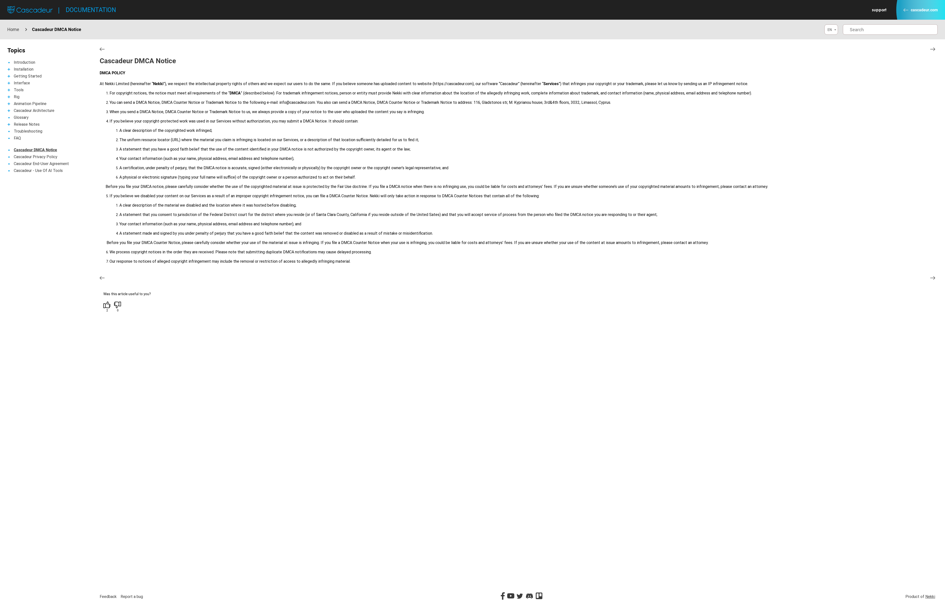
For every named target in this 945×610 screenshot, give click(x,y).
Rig (16, 96)
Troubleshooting (28, 131)
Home (13, 29)
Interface (22, 83)
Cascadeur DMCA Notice (35, 150)
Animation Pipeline (30, 103)
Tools (19, 90)
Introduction (24, 62)
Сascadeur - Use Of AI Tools (38, 170)
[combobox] (831, 29)
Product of (920, 597)
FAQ (17, 138)
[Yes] (107, 305)
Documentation (91, 10)
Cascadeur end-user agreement (41, 163)
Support (879, 10)
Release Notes (27, 124)
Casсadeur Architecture (34, 110)
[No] (117, 305)
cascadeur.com (924, 10)
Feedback (108, 597)
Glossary (21, 117)
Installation (23, 69)
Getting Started (28, 76)
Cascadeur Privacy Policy (35, 156)
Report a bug (132, 597)
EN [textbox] (830, 30)
